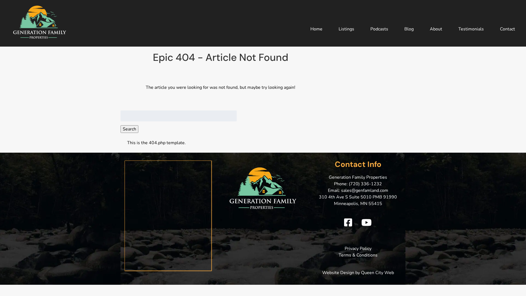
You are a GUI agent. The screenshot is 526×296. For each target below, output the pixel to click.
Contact (507, 29)
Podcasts (379, 29)
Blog (409, 29)
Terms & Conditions (358, 255)
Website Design (338, 273)
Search (129, 129)
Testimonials (471, 29)
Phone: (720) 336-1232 (358, 184)
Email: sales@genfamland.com (358, 190)
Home (316, 29)
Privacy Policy (358, 249)
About (436, 29)
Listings (346, 29)
